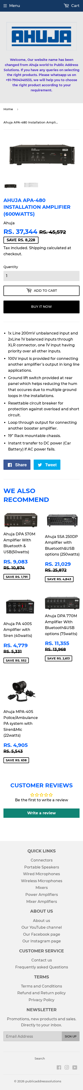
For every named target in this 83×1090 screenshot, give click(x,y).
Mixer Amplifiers (41, 901)
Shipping (37, 248)
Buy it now (41, 307)
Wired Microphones (41, 874)
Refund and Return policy (41, 993)
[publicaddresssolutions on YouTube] (74, 1068)
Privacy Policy (41, 1000)
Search (40, 1058)
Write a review (41, 813)
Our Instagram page (41, 941)
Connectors (42, 860)
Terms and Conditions (41, 986)
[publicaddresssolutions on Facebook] (58, 1068)
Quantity (10, 267)
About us (41, 920)
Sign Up (71, 1036)
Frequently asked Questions (41, 967)
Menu (14, 5)
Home (8, 109)
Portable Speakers (41, 867)
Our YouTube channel (41, 927)
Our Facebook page (41, 934)
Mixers (42, 887)
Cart (75, 5)
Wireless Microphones (41, 881)
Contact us (41, 960)
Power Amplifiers (41, 894)
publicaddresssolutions (43, 1081)
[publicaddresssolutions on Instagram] (67, 1068)
